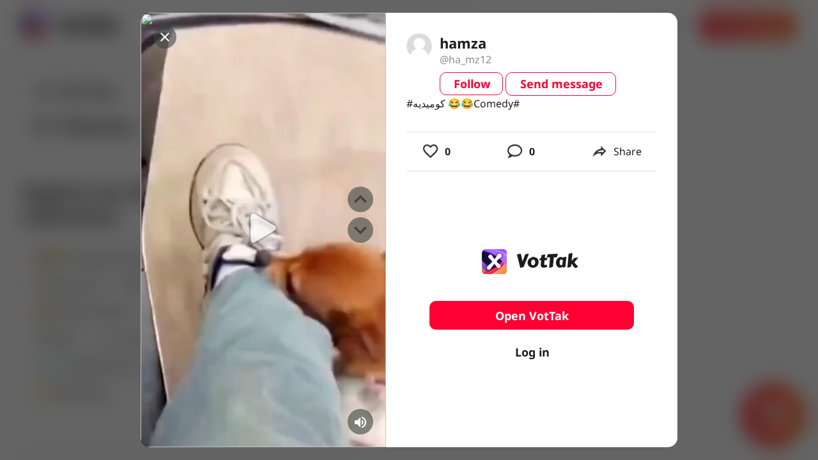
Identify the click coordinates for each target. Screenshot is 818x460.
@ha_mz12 (465, 59)
